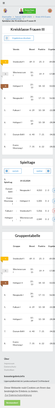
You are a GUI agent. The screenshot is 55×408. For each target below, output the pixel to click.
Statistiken (9, 370)
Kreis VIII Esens (43, 17)
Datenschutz (10, 366)
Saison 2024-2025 (23, 17)
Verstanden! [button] (12, 403)
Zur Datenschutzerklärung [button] (18, 395)
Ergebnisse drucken (21, 38)
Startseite (6, 17)
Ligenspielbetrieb (13, 19)
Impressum (9, 363)
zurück (15, 171)
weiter (40, 171)
